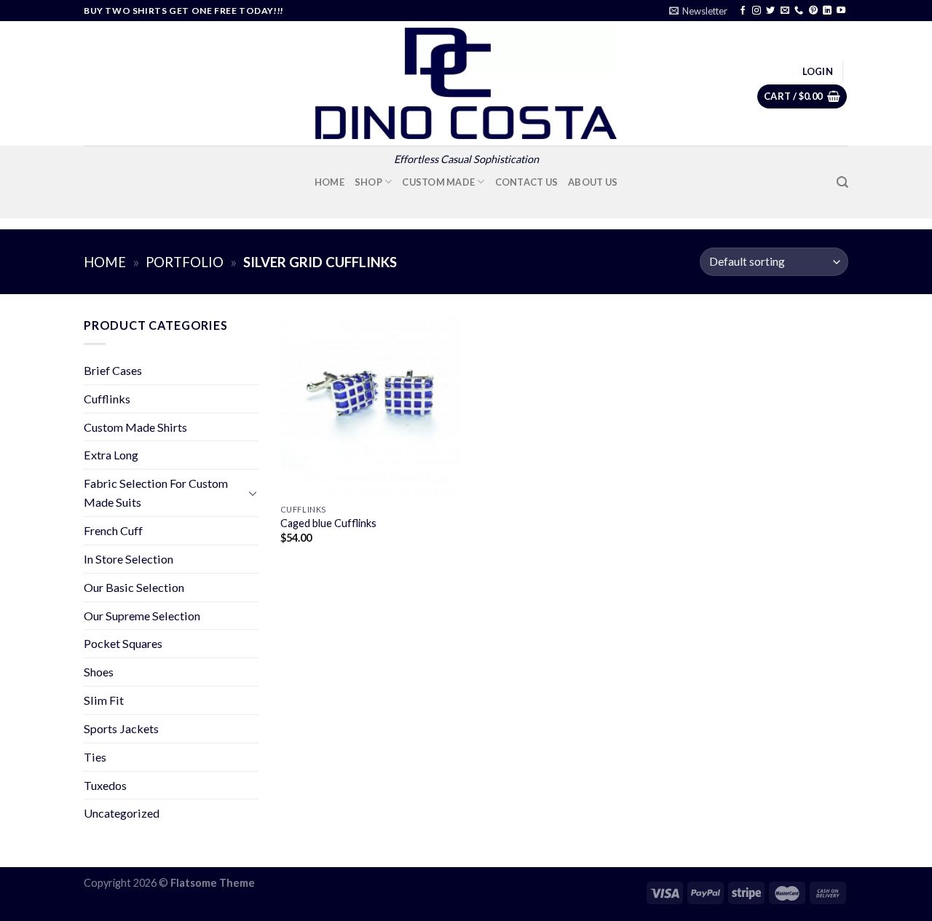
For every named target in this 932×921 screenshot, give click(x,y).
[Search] (842, 182)
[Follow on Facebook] (742, 11)
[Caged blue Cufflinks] (370, 406)
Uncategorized (121, 813)
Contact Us (526, 182)
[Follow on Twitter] (770, 11)
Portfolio (185, 262)
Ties (95, 757)
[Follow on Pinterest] (813, 11)
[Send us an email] (785, 11)
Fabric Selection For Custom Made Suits (156, 492)
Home (329, 182)
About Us (592, 182)
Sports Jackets (121, 728)
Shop (368, 182)
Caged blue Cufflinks (328, 523)
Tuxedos (105, 785)
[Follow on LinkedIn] (827, 11)
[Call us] (798, 11)
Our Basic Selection (134, 587)
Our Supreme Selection (142, 615)
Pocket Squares (123, 643)
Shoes (99, 672)
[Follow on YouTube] (841, 11)
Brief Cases (113, 370)
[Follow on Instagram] (756, 11)
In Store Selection (128, 559)
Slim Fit (104, 700)
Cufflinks (107, 399)
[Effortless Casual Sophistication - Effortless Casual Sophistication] (466, 83)
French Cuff (113, 530)
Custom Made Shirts (135, 427)
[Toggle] (252, 493)
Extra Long (111, 455)
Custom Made (438, 182)
